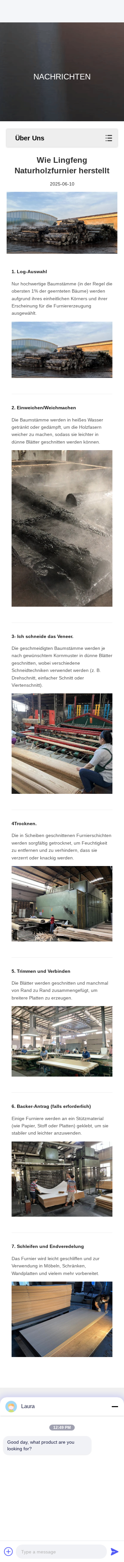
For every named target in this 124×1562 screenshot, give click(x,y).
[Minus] (115, 1406)
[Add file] (8, 1551)
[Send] (114, 1551)
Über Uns (29, 138)
